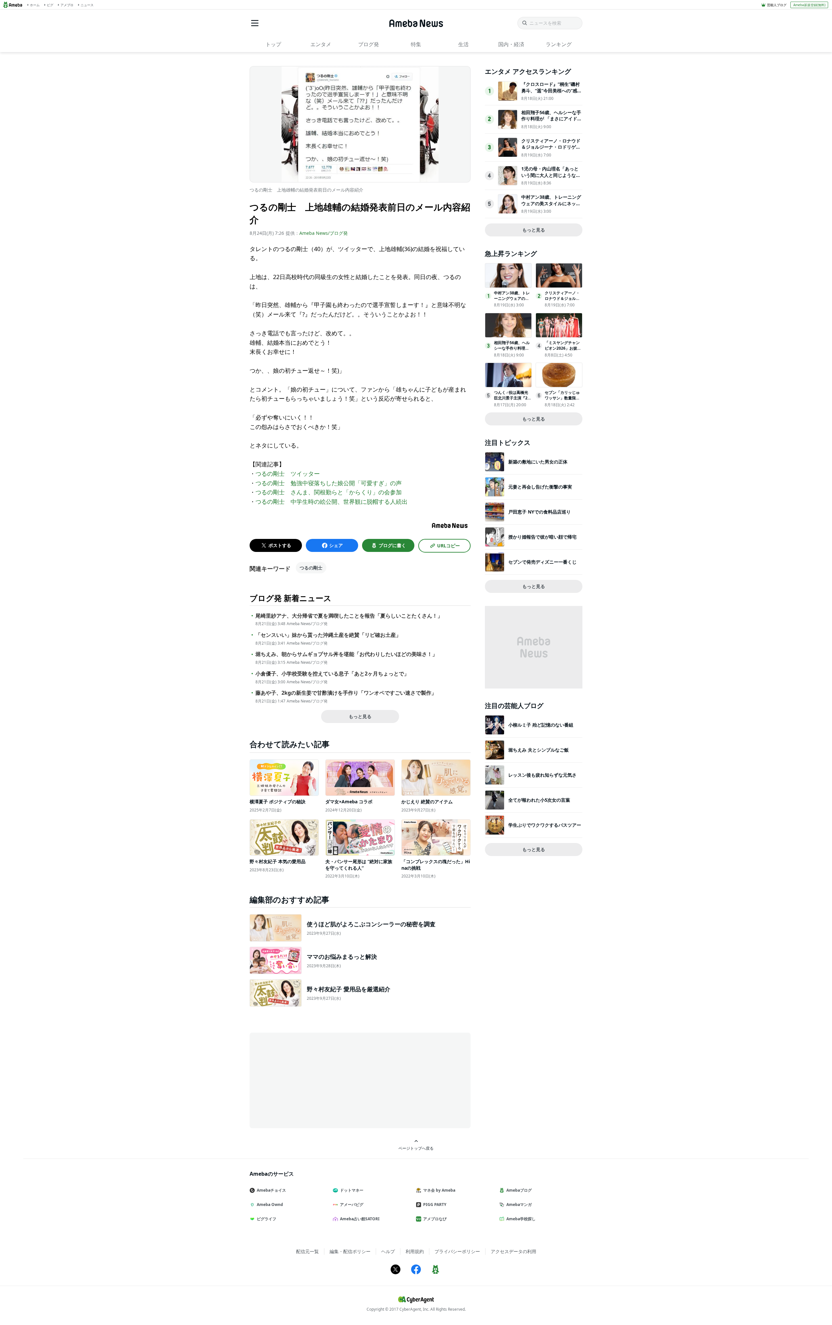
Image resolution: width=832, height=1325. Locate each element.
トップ (273, 44)
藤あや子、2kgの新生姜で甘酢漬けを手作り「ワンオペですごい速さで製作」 (345, 692)
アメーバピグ (351, 1204)
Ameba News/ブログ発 (323, 233)
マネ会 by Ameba (439, 1190)
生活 (463, 44)
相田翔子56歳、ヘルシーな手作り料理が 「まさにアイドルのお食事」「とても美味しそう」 (551, 122)
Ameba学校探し (521, 1219)
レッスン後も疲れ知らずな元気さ (542, 775)
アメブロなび (435, 1219)
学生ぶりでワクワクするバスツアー (544, 825)
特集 (416, 44)
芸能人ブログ (776, 5)
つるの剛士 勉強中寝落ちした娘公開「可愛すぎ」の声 (328, 483)
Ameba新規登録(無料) (809, 5)
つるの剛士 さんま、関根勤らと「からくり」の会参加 (328, 492)
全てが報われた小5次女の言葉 (539, 800)
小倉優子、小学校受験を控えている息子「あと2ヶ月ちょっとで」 (332, 673)
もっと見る (360, 716)
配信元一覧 (307, 1251)
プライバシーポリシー (457, 1251)
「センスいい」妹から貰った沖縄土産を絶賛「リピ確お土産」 (328, 635)
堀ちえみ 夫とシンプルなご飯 (538, 750)
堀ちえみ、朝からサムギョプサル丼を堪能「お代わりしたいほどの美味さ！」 (346, 654)
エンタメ (320, 44)
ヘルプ (388, 1251)
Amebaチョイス (271, 1190)
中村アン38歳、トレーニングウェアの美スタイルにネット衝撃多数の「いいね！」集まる (551, 206)
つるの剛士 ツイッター (287, 473)
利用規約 (415, 1251)
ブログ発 (368, 44)
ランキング (559, 44)
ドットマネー (351, 1190)
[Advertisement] (308, 1079)
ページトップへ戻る (416, 1148)
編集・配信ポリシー (350, 1251)
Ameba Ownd (270, 1204)
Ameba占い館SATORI (360, 1219)
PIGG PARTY (434, 1204)
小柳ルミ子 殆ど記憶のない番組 (540, 725)
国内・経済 (511, 44)
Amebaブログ (519, 1190)
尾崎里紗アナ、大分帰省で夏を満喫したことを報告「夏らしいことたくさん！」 (349, 615)
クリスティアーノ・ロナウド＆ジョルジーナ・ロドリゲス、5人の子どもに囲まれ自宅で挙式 (550, 150)
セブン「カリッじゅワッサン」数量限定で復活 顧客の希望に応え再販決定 (563, 400)
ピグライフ (266, 1219)
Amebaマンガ (519, 1204)
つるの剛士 (311, 568)
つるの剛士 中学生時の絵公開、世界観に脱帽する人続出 (331, 501)
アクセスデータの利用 (513, 1251)
